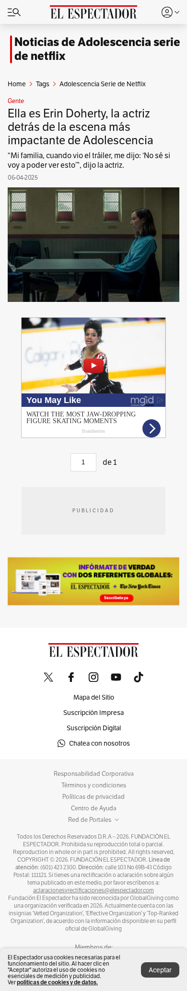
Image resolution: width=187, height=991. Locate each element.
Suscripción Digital (94, 728)
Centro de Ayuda (94, 808)
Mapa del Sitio (93, 697)
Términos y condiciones (93, 785)
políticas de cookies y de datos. (57, 982)
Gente (16, 101)
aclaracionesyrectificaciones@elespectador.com (93, 890)
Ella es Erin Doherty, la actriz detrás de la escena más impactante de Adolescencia (80, 127)
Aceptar (160, 970)
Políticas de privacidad (93, 797)
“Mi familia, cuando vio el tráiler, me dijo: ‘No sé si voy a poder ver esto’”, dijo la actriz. (89, 160)
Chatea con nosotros (99, 743)
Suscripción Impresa (93, 712)
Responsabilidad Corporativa (94, 774)
